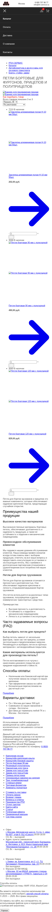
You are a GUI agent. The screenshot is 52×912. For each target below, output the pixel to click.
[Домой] (6, 3)
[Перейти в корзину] (29, 209)
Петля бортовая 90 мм (17, 763)
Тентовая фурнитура (16, 785)
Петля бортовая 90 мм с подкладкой (27, 305)
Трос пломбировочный (17, 780)
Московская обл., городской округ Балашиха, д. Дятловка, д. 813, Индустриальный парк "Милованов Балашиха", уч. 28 (28, 844)
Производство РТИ (15, 802)
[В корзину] (29, 184)
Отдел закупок (13, 804)
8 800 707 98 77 (41, 2)
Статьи (9, 809)
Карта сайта (12, 807)
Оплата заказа (13, 794)
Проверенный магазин (17, 814)
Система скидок (14, 817)
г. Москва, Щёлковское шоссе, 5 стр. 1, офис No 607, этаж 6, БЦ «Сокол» (28, 833)
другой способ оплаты (37, 893)
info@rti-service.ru (41, 5)
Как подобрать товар (13, 97)
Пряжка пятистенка (15, 775)
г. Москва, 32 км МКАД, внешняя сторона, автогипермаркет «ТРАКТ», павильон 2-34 (26, 872)
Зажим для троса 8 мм (17, 773)
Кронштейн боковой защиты (20, 760)
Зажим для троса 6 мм (17, 770)
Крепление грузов (14, 755)
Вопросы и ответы (15, 799)
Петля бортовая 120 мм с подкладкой (27, 434)
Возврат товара (13, 797)
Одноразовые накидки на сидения (23, 778)
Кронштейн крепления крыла (20, 758)
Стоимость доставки (16, 792)
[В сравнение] (11, 237)
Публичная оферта (15, 812)
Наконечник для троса (17, 768)
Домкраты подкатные (16, 787)
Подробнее (8, 693)
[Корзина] (47, 10)
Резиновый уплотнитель (18, 765)
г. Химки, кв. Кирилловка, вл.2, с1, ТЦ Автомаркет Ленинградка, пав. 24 (24, 862)
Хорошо (4, 910)
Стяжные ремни (14, 782)
